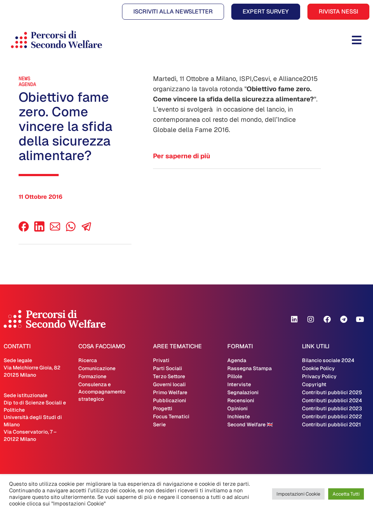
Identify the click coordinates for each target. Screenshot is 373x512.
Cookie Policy (318, 368)
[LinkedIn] (39, 229)
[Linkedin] (294, 319)
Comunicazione (96, 368)
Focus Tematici (171, 416)
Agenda (27, 84)
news (24, 78)
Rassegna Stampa (249, 368)
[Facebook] (24, 229)
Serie (159, 424)
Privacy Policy (319, 376)
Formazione (92, 376)
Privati (161, 360)
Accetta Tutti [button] (346, 494)
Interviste (239, 384)
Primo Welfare (170, 392)
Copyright (314, 384)
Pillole (234, 376)
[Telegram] (343, 319)
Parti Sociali (167, 368)
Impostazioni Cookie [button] (298, 494)
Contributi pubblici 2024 (332, 400)
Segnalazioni (243, 392)
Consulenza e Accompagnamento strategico (101, 391)
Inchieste (238, 416)
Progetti (162, 408)
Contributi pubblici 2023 (332, 408)
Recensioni (240, 400)
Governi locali (169, 384)
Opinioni (237, 408)
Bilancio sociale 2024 (328, 360)
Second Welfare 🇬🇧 (250, 424)
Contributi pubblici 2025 (332, 392)
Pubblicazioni (169, 400)
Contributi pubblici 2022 (332, 416)
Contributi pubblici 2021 (331, 424)
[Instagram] (310, 319)
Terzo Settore (169, 376)
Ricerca (87, 360)
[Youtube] (360, 319)
